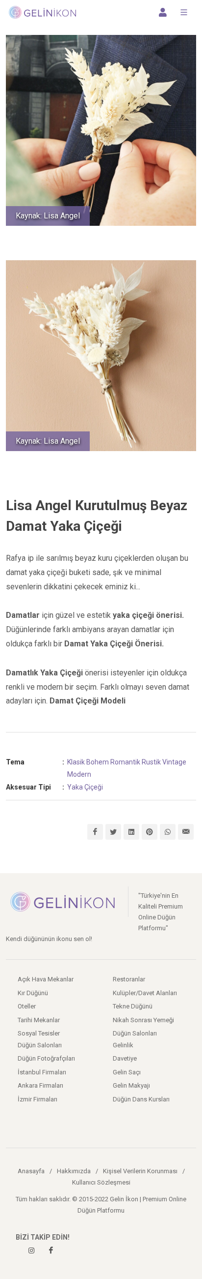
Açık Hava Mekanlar (46, 979)
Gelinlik (123, 1045)
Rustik (151, 762)
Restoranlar (129, 979)
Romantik (125, 762)
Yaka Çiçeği (85, 787)
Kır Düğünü (33, 993)
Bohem (97, 762)
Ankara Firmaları (40, 1085)
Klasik (76, 762)
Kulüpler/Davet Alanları (145, 993)
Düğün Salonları (135, 1033)
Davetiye (125, 1058)
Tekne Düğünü (132, 1006)
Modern (79, 774)
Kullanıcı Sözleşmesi (101, 1182)
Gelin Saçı (127, 1072)
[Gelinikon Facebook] (51, 1250)
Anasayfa (31, 1171)
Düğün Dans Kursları (141, 1099)
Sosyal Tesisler (39, 1033)
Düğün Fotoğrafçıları (46, 1058)
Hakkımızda (74, 1171)
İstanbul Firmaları (42, 1072)
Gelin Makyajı (131, 1085)
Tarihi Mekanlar (39, 1020)
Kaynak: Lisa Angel (48, 215)
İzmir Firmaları (37, 1099)
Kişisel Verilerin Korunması (140, 1171)
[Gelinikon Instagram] (31, 1250)
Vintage (174, 762)
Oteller (27, 1006)
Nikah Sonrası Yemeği (143, 1020)
